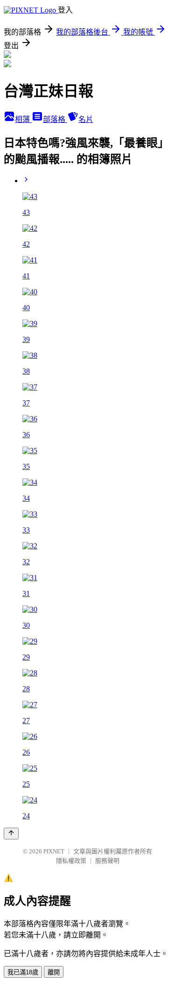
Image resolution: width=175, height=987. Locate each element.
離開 (54, 972)
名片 (85, 119)
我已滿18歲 (22, 972)
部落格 (55, 119)
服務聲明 (107, 860)
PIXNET (53, 851)
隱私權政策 (71, 860)
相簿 (23, 119)
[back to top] (11, 833)
